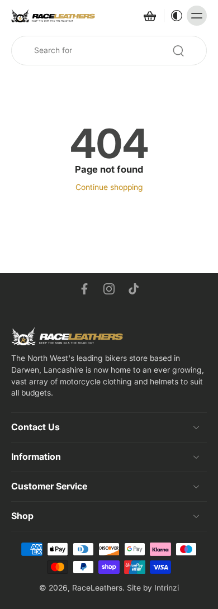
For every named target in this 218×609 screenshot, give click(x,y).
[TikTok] (133, 289)
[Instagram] (109, 289)
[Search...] (178, 51)
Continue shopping (109, 187)
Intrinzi (166, 587)
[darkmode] (173, 15)
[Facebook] (84, 289)
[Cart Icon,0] (149, 15)
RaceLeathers (97, 587)
